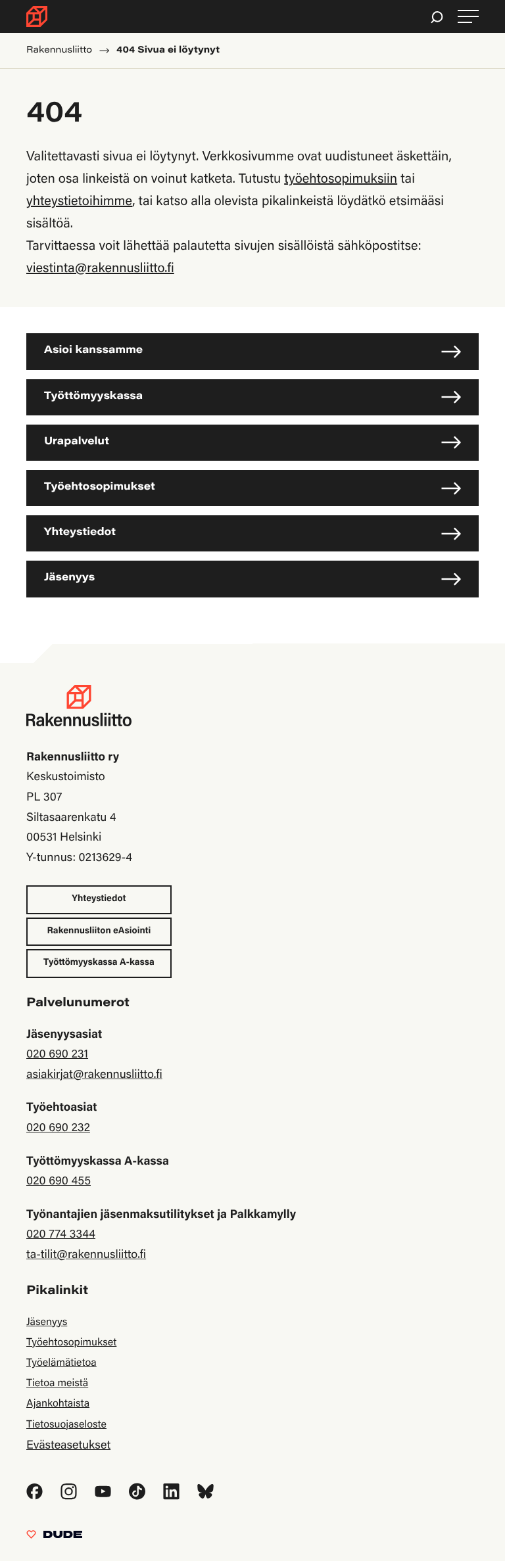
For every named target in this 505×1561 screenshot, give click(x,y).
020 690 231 (57, 1055)
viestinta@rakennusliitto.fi (100, 269)
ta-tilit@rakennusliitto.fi (86, 1255)
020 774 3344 (60, 1235)
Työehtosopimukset (99, 487)
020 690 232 (58, 1128)
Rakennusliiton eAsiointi (99, 931)
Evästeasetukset (68, 1446)
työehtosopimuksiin (340, 180)
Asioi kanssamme (93, 351)
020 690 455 (58, 1182)
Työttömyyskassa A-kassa (99, 962)
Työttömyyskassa (93, 397)
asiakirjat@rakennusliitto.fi (94, 1075)
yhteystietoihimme (79, 202)
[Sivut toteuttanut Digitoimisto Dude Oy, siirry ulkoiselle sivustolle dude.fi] (54, 1537)
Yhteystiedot (80, 533)
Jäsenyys (69, 578)
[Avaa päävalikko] (468, 16)
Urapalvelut (76, 442)
